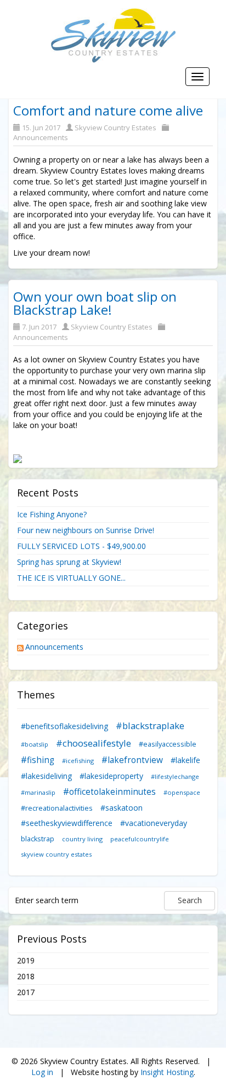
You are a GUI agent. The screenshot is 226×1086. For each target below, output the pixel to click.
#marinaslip (38, 792)
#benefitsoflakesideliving (64, 726)
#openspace (181, 792)
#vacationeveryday (153, 823)
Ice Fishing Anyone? (52, 514)
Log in (42, 1072)
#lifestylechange (175, 776)
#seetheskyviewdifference (66, 823)
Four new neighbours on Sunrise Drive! (85, 530)
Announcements (40, 137)
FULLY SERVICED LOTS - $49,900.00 (81, 546)
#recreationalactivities (57, 808)
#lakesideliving (46, 776)
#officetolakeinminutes (109, 792)
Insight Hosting (167, 1072)
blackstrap (37, 839)
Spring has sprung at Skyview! (69, 562)
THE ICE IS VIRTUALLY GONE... (71, 578)
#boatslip (34, 744)
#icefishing (78, 760)
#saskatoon (121, 807)
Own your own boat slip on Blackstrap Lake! (95, 303)
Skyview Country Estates (115, 127)
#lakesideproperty (111, 776)
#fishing (37, 760)
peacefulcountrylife (139, 839)
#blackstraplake (150, 725)
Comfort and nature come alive (108, 110)
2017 (26, 992)
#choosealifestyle (93, 743)
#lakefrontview (132, 760)
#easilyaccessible (167, 744)
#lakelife (185, 760)
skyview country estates (56, 854)
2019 (26, 960)
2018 (26, 976)
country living (82, 839)
